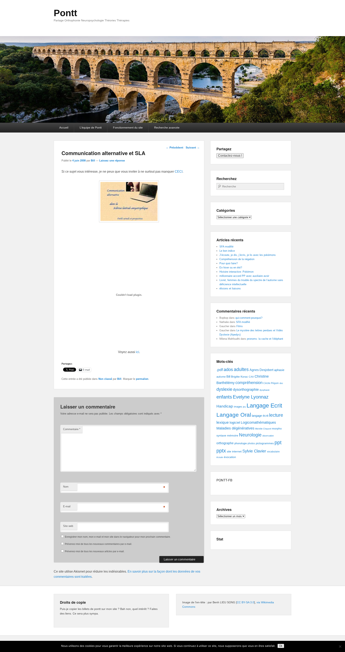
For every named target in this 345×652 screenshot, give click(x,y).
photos (251, 443)
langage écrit (260, 415)
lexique (222, 422)
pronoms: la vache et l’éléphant (265, 338)
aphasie (279, 370)
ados (228, 369)
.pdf (219, 369)
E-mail (66, 506)
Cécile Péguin (271, 383)
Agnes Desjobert (261, 370)
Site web (68, 525)
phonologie (240, 443)
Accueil (63, 127)
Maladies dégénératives (235, 428)
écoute (219, 457)
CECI (178, 171)
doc (281, 383)
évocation (230, 457)
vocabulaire (273, 451)
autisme (221, 376)
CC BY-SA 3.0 (245, 602)
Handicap (224, 406)
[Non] (340, 646)
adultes (241, 369)
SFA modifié (226, 246)
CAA (251, 376)
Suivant (193, 147)
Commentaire (71, 429)
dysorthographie (246, 390)
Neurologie (250, 434)
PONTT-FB (224, 480)
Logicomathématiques (258, 422)
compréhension (249, 382)
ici (137, 352)
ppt (278, 442)
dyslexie (224, 389)
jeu (244, 407)
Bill (93, 160)
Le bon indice (227, 250)
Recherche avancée (166, 127)
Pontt (65, 13)
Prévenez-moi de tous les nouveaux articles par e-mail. (94, 551)
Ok (281, 645)
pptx (221, 450)
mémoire (232, 435)
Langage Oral (233, 415)
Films (239, 326)
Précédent (174, 147)
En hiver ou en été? (230, 267)
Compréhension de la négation (236, 259)
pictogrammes (265, 443)
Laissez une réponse (112, 160)
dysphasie (265, 390)
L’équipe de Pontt (91, 127)
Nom (65, 486)
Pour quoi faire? (228, 263)
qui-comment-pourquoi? (248, 317)
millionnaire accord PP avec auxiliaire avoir (244, 275)
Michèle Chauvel (263, 428)
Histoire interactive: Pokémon (236, 271)
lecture (276, 415)
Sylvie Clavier (254, 451)
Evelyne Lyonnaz (251, 397)
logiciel (235, 422)
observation (268, 435)
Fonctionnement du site (128, 127)
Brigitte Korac (239, 376)
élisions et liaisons (230, 288)
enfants (224, 397)
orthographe (225, 443)
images (238, 406)
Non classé (105, 378)
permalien (142, 378)
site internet (234, 451)
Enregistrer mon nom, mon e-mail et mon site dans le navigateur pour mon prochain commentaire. (118, 536)
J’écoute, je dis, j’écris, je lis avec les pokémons (247, 254)
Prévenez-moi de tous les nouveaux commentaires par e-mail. (98, 544)
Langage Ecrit (264, 405)
